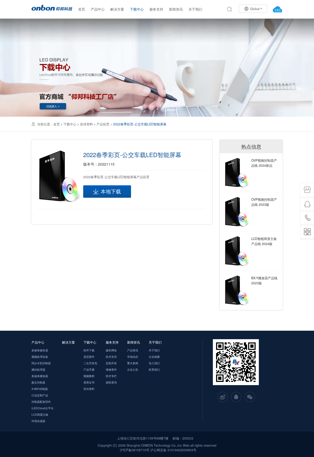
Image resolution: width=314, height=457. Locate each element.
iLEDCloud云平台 (42, 408)
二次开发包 (90, 363)
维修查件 (111, 369)
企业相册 (154, 356)
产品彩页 (103, 124)
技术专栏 (111, 376)
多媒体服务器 (39, 350)
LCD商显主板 (39, 414)
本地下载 (111, 191)
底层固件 (88, 356)
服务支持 (156, 9)
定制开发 (111, 363)
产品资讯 (132, 350)
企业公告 (132, 369)
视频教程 (88, 376)
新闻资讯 (176, 9)
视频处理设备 (39, 356)
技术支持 (111, 356)
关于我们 (195, 9)
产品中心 (98, 9)
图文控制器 (38, 382)
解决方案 (117, 9)
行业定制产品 (39, 395)
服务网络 (111, 350)
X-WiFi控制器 (39, 389)
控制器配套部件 (41, 401)
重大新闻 (132, 363)
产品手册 (88, 369)
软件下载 (88, 350)
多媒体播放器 (39, 376)
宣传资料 (86, 124)
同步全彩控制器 (41, 363)
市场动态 (132, 356)
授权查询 (111, 382)
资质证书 (88, 382)
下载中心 (137, 9)
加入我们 (154, 363)
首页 (81, 9)
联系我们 (154, 369)
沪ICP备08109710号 (134, 450)
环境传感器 (38, 421)
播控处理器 (38, 369)
